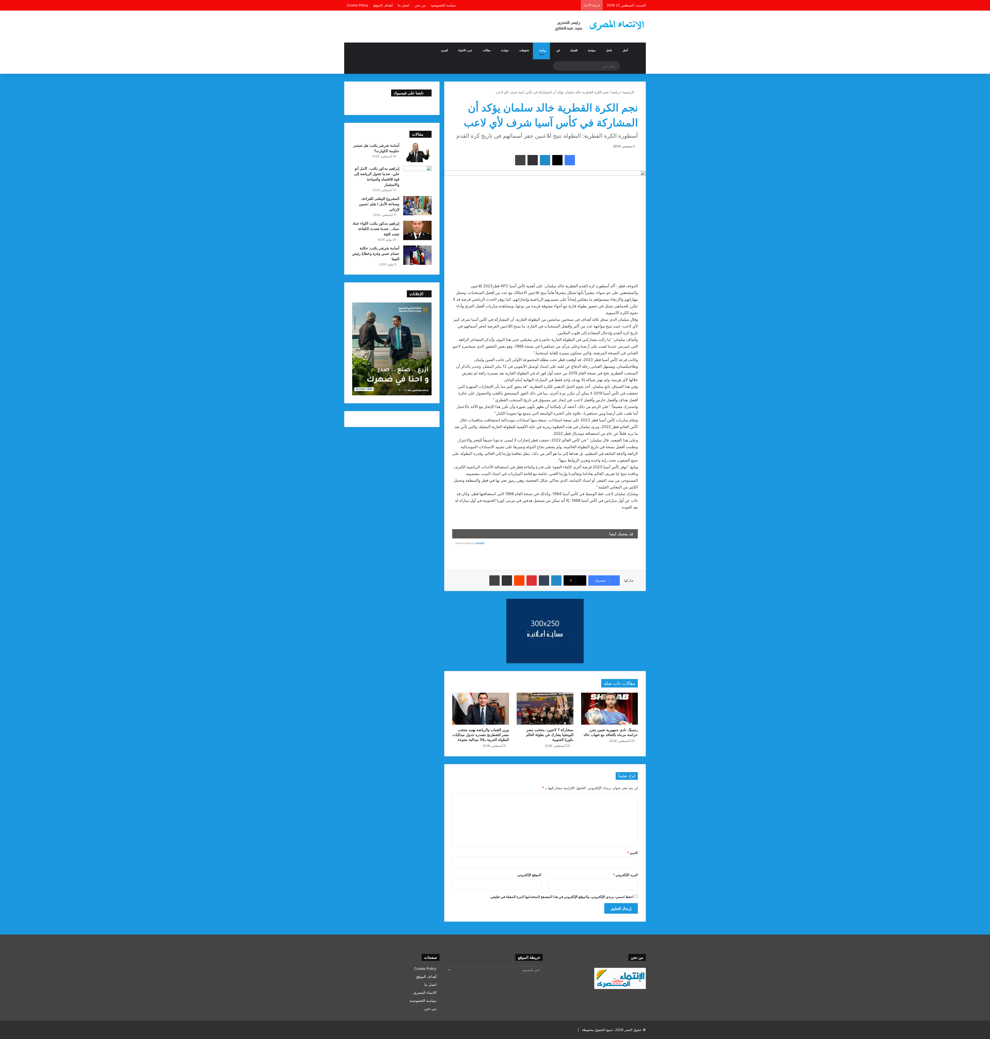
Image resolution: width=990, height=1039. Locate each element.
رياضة (542, 50)
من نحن (420, 5)
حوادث (505, 50)
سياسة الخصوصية (443, 5)
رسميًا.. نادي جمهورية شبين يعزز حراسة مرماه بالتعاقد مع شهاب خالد (610, 732)
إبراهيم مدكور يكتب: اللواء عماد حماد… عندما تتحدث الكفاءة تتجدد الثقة (375, 228)
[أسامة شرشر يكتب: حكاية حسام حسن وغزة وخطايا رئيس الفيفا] (417, 255)
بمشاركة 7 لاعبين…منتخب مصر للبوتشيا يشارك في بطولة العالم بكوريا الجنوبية (549, 734)
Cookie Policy (357, 5)
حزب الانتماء (465, 50)
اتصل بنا (403, 5)
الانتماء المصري (424, 993)
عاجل (609, 50)
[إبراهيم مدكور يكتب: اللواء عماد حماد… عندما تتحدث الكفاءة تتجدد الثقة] (417, 230)
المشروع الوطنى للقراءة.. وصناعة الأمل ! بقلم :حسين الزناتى (379, 204)
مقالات (487, 50)
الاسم (632, 853)
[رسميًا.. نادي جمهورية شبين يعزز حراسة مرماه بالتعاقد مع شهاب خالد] (609, 709)
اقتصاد (574, 50)
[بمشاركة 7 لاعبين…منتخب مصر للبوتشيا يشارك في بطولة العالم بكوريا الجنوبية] (545, 709)
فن (558, 50)
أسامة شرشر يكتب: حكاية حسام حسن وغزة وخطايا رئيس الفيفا (375, 253)
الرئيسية (628, 92)
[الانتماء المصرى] (598, 23)
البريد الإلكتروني (625, 875)
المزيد (444, 50)
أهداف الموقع (383, 5)
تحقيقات (524, 50)
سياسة (592, 50)
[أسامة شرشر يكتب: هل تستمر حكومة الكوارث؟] (417, 152)
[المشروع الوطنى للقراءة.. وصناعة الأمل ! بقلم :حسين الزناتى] (417, 205)
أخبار (625, 50)
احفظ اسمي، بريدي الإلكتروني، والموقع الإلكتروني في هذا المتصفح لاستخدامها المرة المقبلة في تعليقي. (561, 897)
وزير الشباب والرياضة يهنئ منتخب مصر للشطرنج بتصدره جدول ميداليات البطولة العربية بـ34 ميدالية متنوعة (480, 734)
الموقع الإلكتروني (529, 875)
